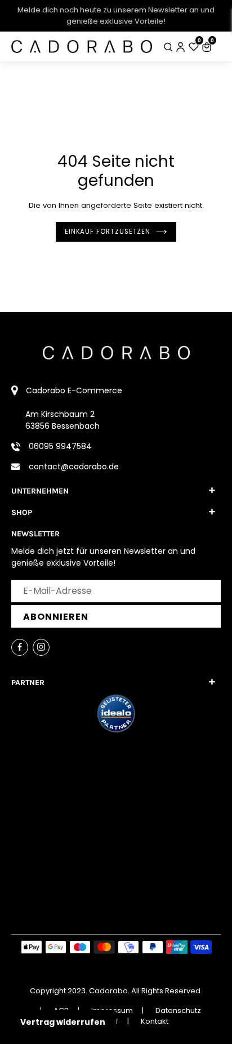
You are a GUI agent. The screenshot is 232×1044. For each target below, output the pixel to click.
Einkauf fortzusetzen (107, 231)
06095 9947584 (60, 446)
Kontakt (154, 1021)
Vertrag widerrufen (62, 1022)
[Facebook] (19, 647)
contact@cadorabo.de (74, 466)
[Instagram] (41, 647)
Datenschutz (178, 1010)
